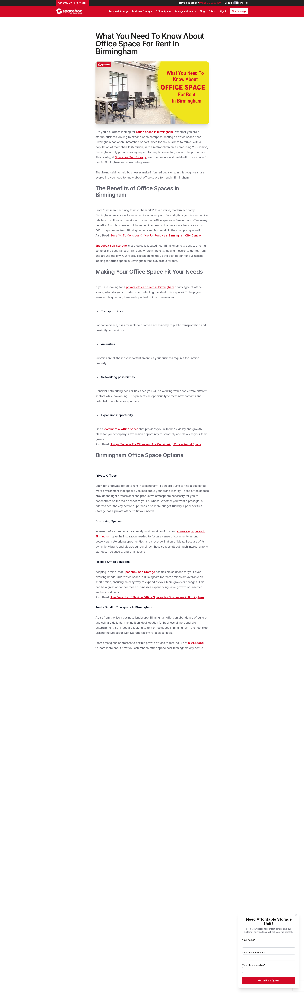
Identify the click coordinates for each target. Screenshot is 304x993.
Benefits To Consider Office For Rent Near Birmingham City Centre (156, 235)
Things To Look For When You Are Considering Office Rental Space (156, 444)
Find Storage (239, 11)
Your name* (248, 940)
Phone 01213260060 (210, 2)
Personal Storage (118, 11)
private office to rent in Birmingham (150, 287)
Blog (202, 11)
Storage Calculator (185, 11)
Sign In (223, 11)
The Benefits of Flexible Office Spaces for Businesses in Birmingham (157, 597)
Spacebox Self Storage (130, 157)
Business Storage (142, 11)
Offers (212, 11)
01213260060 (197, 643)
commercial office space (121, 429)
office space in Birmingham (154, 132)
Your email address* (253, 952)
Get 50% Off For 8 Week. (72, 2)
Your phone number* (253, 965)
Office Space (163, 11)
